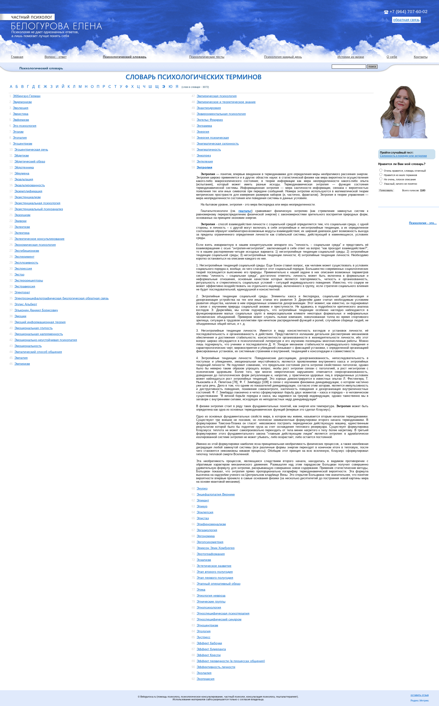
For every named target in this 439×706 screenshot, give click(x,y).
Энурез (202, 488)
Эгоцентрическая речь (31, 149)
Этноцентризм (207, 625)
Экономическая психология (35, 244)
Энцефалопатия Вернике (216, 494)
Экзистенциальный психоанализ (38, 209)
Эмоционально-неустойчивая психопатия (45, 340)
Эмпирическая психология (217, 96)
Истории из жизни (350, 57)
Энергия (203, 131)
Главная (17, 57)
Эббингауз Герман (26, 96)
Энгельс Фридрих (210, 120)
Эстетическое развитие (214, 566)
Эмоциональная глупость (33, 328)
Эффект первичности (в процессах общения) (231, 661)
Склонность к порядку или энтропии (403, 155)
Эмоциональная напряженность (38, 334)
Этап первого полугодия (215, 577)
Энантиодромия (209, 108)
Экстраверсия (24, 286)
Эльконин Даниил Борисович (36, 310)
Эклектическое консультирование (39, 239)
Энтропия (204, 167)
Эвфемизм (21, 120)
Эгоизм (18, 131)
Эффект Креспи (209, 655)
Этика (201, 589)
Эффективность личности (216, 667)
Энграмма (204, 125)
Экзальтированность (29, 185)
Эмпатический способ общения (38, 352)
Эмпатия (21, 358)
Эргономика (206, 536)
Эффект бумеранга (211, 649)
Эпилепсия (205, 512)
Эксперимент (24, 256)
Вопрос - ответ (56, 57)
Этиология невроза (211, 595)
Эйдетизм (21, 155)
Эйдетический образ (29, 161)
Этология (204, 631)
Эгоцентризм (22, 143)
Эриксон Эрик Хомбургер (216, 548)
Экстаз (19, 274)
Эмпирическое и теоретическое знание (226, 102)
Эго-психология (24, 125)
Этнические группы (211, 601)
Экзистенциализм (27, 197)
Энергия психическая (213, 137)
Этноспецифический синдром (219, 619)
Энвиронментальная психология (221, 114)
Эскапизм (204, 560)
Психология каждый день (283, 57)
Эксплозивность (26, 262)
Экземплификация (28, 191)
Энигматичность (209, 149)
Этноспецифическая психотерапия (223, 613)
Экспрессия (23, 268)
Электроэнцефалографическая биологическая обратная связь (61, 298)
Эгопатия (20, 137)
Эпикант (203, 500)
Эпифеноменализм (211, 524)
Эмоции (20, 316)
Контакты (421, 57)
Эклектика (21, 233)
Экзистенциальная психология (37, 203)
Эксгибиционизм (26, 250)
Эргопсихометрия (210, 542)
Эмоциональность (28, 346)
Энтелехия (205, 161)
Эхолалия (204, 673)
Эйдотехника (24, 167)
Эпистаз (203, 518)
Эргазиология (207, 530)
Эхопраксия (205, 679)
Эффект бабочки (209, 643)
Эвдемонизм (22, 102)
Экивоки (20, 221)
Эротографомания (211, 554)
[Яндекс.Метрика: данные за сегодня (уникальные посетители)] (419, 701)
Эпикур (202, 506)
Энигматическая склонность (218, 143)
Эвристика (20, 114)
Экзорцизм (22, 215)
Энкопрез (204, 155)
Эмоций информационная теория (40, 322)
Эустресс (203, 637)
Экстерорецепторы (28, 280)
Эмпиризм (22, 363)
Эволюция (20, 108)
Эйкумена (21, 173)
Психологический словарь (125, 57)
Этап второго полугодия (215, 571)
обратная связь (406, 20)
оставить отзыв (420, 695)
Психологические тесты (206, 57)
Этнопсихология (209, 607)
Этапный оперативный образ (218, 583)
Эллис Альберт (25, 304)
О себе (392, 57)
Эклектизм (22, 227)
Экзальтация (23, 179)
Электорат (22, 292)
